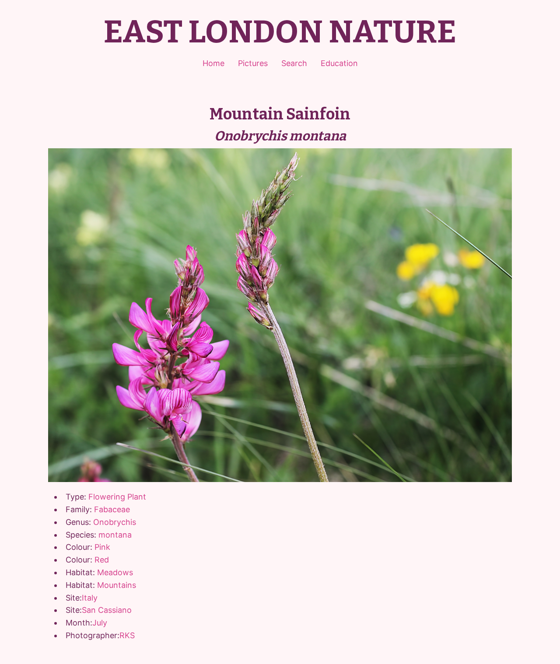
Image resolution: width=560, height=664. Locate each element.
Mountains (116, 585)
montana (115, 534)
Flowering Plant (117, 496)
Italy (90, 597)
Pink (102, 547)
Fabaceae (112, 509)
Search (294, 63)
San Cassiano (107, 610)
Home (213, 63)
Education (339, 63)
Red (101, 559)
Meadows (115, 572)
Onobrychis (114, 522)
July (99, 622)
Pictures (253, 63)
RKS (127, 635)
